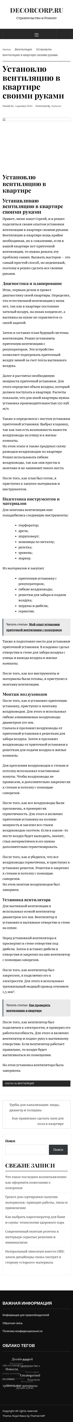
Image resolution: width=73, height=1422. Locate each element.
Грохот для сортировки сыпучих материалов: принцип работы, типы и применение (36, 1202)
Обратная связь (13, 1323)
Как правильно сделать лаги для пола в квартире (38, 1121)
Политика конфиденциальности (22, 1331)
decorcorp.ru (36, 10)
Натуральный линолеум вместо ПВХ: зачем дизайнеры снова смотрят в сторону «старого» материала (35, 1256)
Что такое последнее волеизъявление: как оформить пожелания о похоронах (36, 1182)
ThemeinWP (37, 1415)
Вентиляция (26, 1083)
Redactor (56, 106)
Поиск (10, 1141)
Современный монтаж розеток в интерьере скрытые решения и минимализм (32, 1236)
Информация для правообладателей (26, 1315)
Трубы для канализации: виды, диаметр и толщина (34, 1107)
